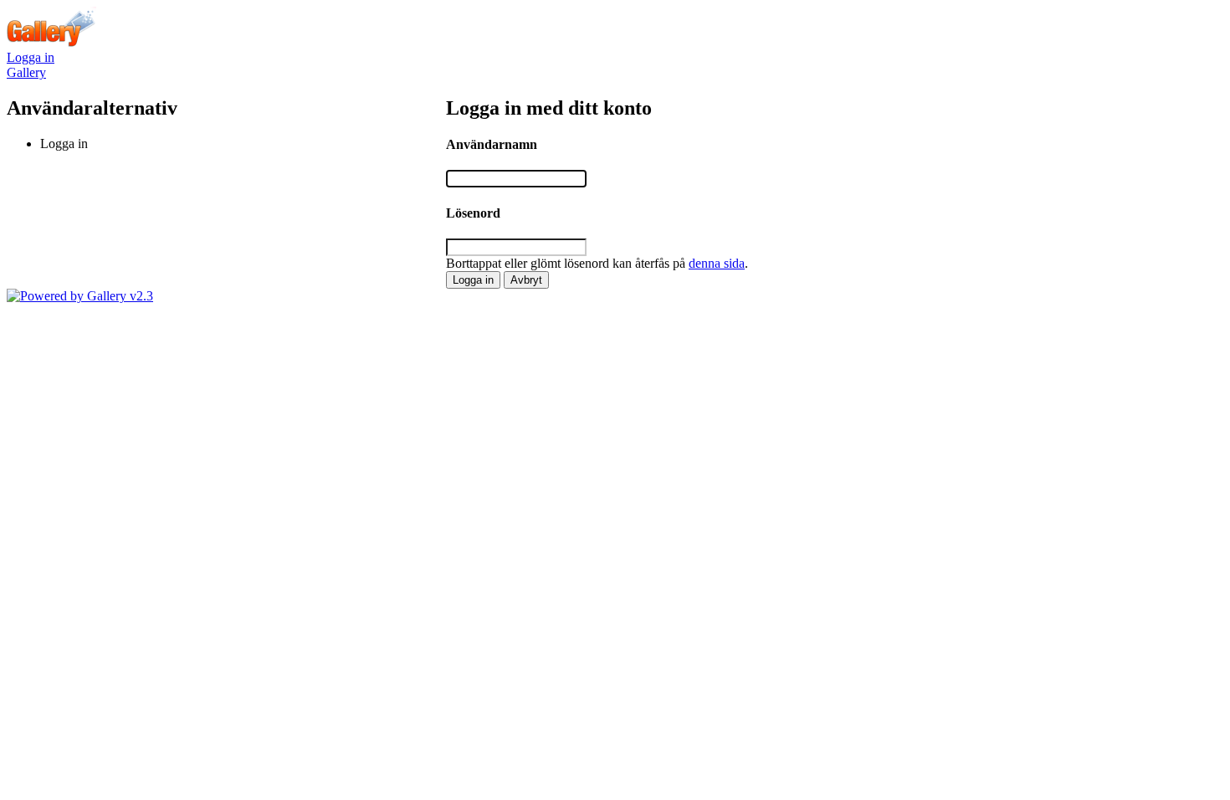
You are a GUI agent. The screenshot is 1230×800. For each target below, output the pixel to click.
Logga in (30, 57)
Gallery (26, 72)
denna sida (717, 263)
